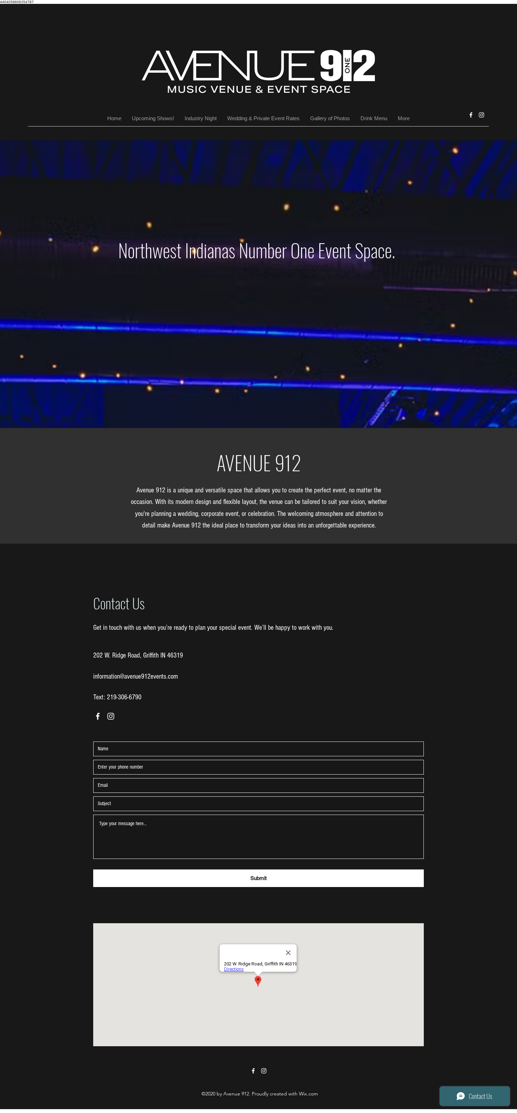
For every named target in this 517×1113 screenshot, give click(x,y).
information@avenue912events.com (135, 676)
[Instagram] (481, 114)
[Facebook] (470, 114)
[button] (330, 118)
